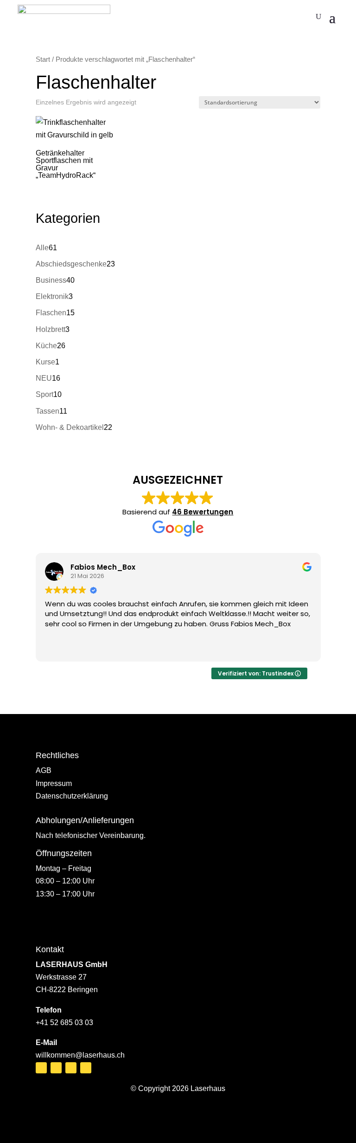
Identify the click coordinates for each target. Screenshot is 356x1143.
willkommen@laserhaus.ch (80, 1055)
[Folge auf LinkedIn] (70, 1067)
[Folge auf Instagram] (56, 1067)
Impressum (54, 783)
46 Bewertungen (202, 512)
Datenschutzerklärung (72, 796)
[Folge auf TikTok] (85, 1067)
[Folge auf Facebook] (41, 1067)
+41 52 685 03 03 (64, 1022)
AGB (43, 770)
